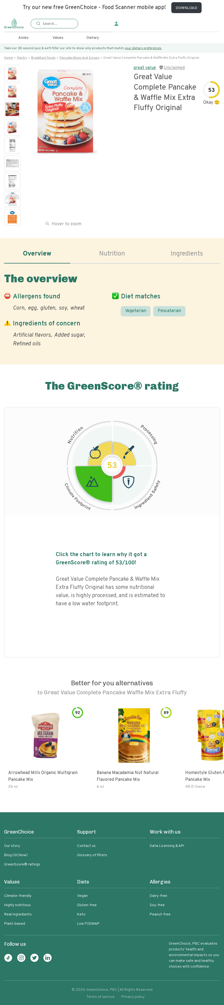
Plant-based (14, 923)
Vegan (82, 896)
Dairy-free (158, 896)
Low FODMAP (88, 923)
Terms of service (100, 997)
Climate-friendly (17, 896)
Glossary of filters (92, 855)
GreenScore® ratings (22, 864)
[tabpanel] (112, 308)
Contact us (86, 846)
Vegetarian (135, 311)
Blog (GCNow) (16, 855)
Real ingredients (18, 914)
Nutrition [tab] (112, 254)
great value (145, 68)
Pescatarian (169, 311)
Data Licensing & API (167, 846)
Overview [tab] (37, 254)
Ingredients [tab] (187, 254)
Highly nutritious (17, 905)
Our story (12, 846)
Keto (81, 914)
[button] (54, 24)
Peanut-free (160, 914)
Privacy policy (133, 997)
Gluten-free (87, 905)
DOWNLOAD (186, 8)
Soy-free (157, 905)
